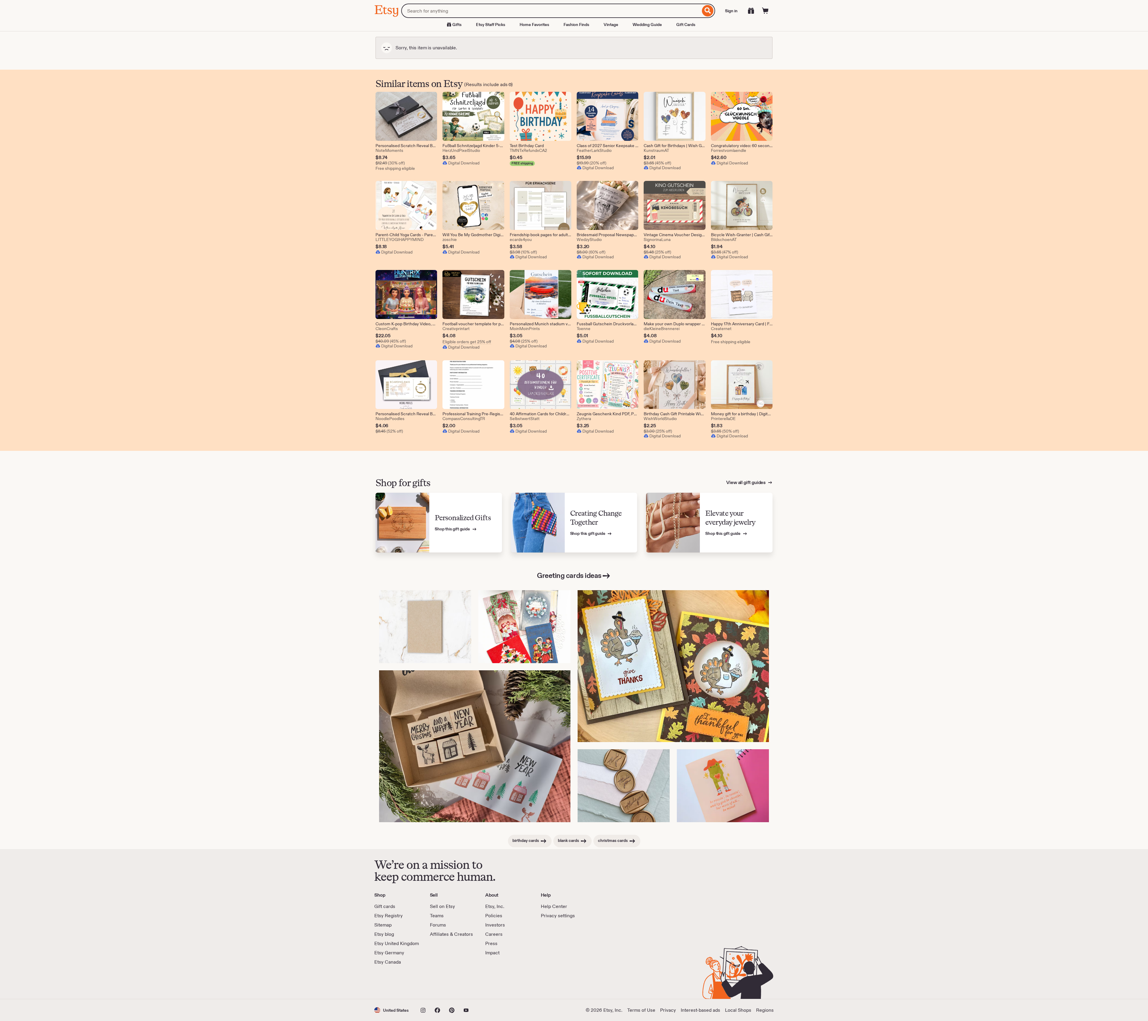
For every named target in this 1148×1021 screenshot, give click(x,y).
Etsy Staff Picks (490, 24)
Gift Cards (685, 24)
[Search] (707, 11)
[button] (391, 1010)
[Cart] (765, 11)
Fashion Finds (576, 24)
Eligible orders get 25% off (466, 341)
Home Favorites (534, 24)
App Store (394, 982)
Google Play (439, 982)
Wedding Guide (647, 24)
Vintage (611, 24)
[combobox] (550, 11)
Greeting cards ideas (569, 575)
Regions (765, 1010)
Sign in (731, 10)
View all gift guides (746, 482)
